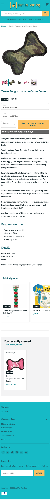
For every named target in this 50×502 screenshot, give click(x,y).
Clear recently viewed (13, 345)
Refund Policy (6, 428)
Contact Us (5, 439)
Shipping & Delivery (8, 424)
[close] (24, 352)
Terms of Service (7, 435)
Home (3, 26)
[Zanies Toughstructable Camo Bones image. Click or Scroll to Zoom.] (25, 53)
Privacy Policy (6, 432)
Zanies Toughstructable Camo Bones (15, 378)
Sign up (39, 473)
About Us (4, 412)
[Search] (45, 13)
